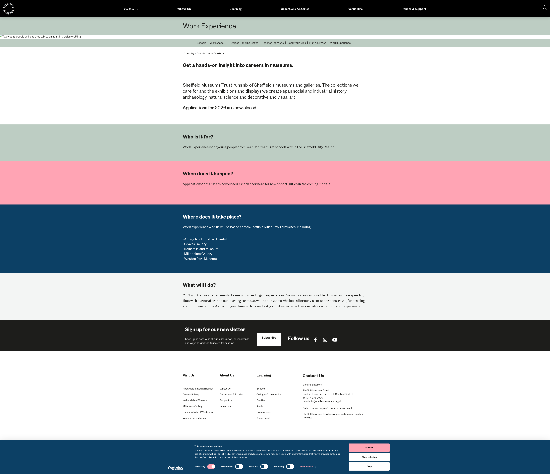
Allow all (369, 447)
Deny (369, 466)
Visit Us (129, 9)
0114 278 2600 (315, 397)
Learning (236, 9)
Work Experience (340, 43)
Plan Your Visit (317, 43)
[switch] (239, 466)
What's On (184, 9)
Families (261, 400)
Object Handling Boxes (244, 43)
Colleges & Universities (269, 394)
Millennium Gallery (192, 406)
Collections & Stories (295, 9)
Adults (260, 406)
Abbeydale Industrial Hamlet (198, 388)
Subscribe (269, 337)
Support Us (226, 400)
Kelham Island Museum (195, 400)
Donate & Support (414, 9)
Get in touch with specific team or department (327, 408)
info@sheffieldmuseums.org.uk (325, 401)
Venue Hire (355, 9)
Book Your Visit (296, 43)
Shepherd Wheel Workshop (198, 412)
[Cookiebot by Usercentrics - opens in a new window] (175, 468)
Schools (201, 43)
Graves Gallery (191, 394)
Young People (264, 418)
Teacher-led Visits (273, 43)
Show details (306, 466)
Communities (264, 412)
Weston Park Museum (194, 418)
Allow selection (369, 457)
